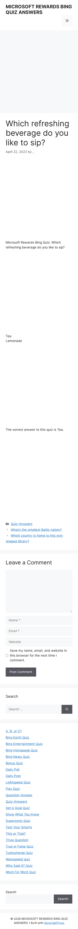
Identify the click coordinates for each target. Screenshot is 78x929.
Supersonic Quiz (18, 821)
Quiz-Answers (21, 524)
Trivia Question (17, 840)
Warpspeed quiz (18, 859)
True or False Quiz (19, 846)
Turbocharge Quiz (19, 853)
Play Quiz (13, 789)
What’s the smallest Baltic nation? (36, 530)
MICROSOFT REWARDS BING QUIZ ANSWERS (39, 9)
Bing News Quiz (18, 757)
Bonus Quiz (14, 763)
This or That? (16, 833)
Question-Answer (19, 795)
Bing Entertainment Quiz (24, 744)
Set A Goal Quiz (18, 808)
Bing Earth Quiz (17, 737)
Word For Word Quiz (21, 872)
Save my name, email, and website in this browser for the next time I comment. (38, 655)
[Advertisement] (39, 73)
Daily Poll (13, 769)
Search (11, 892)
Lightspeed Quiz (18, 782)
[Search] (67, 709)
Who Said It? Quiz (19, 866)
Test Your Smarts (19, 827)
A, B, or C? (14, 731)
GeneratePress (54, 923)
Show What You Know (22, 814)
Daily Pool (13, 776)
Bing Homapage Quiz (22, 750)
